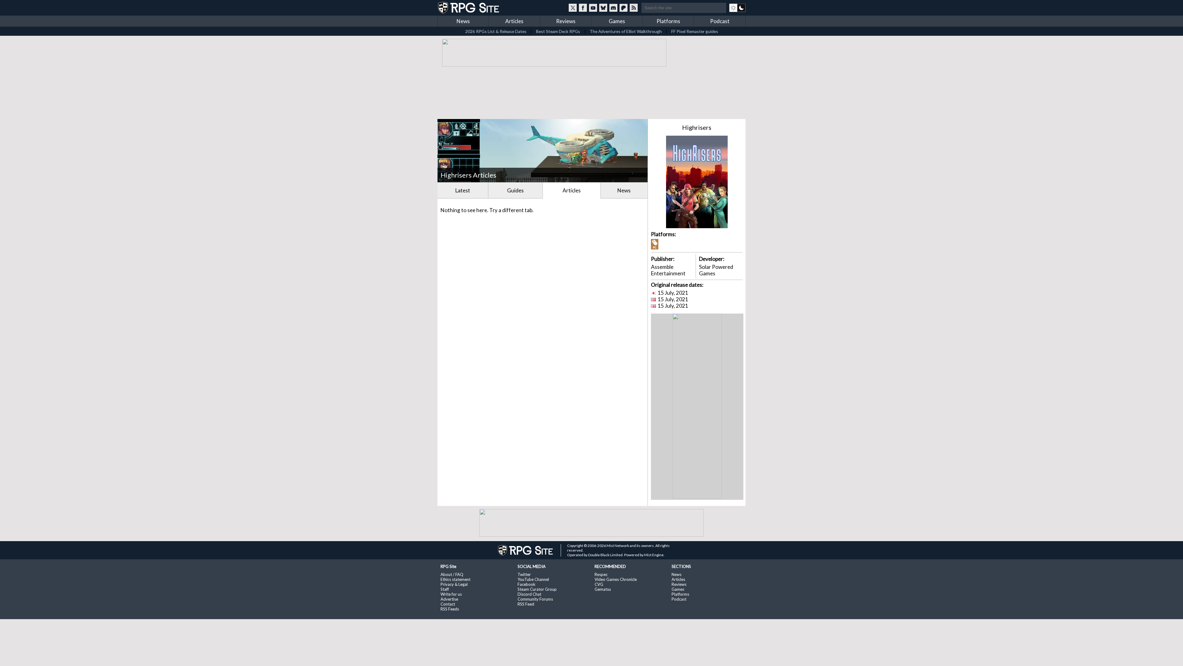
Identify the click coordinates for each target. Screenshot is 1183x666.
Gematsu (603, 589)
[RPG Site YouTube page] (593, 8)
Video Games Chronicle (616, 579)
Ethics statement (455, 579)
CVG (599, 584)
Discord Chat (529, 594)
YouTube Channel (533, 579)
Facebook (526, 584)
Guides (515, 190)
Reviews (565, 21)
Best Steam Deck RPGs (558, 31)
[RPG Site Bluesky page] (603, 8)
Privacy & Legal (454, 584)
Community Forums (535, 599)
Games (617, 21)
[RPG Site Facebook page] (583, 8)
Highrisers (696, 127)
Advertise (449, 599)
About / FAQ (452, 574)
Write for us (451, 594)
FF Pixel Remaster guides (694, 31)
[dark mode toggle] (737, 7)
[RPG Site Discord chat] (613, 8)
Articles (514, 21)
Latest (462, 190)
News (463, 21)
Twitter (524, 574)
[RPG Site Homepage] (469, 8)
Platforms (668, 21)
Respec (601, 574)
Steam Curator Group (537, 589)
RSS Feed (526, 604)
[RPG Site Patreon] (624, 8)
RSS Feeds (450, 608)
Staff (445, 589)
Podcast (720, 21)
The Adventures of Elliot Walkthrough (626, 31)
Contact (448, 604)
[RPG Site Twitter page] (573, 8)
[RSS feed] (634, 8)
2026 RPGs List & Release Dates (495, 31)
